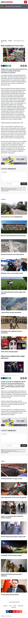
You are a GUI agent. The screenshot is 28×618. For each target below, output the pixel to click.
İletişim (14, 605)
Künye (10, 605)
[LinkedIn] (6, 66)
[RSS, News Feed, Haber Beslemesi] (20, 611)
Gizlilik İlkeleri (20, 605)
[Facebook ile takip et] (7, 611)
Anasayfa (5, 40)
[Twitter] (4, 66)
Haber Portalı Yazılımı (7, 616)
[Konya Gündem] (7, 2)
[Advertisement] (14, 23)
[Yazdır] (10, 66)
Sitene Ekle (13, 607)
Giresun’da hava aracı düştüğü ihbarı (13, 6)
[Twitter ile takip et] (10, 611)
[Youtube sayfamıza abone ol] (14, 611)
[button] (21, 66)
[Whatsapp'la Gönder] (8, 66)
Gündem (10, 40)
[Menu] (25, 2)
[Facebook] (2, 66)
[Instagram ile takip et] (17, 611)
